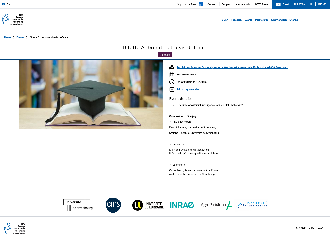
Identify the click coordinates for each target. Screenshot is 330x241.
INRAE (322, 4)
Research (236, 19)
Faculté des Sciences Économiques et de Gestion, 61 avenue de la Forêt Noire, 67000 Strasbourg (232, 67)
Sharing (293, 19)
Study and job (279, 19)
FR (3, 4)
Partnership (261, 19)
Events (248, 19)
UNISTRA (299, 4)
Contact (212, 4)
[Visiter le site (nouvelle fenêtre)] (79, 205)
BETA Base (261, 4)
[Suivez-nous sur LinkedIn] (201, 4)
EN (8, 4)
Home (7, 37)
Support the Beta (186, 4)
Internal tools (242, 4)
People (226, 4)
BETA (225, 19)
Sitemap (301, 227)
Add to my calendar (188, 89)
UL (311, 4)
